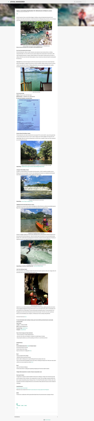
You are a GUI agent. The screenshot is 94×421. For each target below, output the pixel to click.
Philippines (18, 405)
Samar (22, 405)
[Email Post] (17, 404)
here (28, 345)
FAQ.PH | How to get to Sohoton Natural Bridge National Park (33, 166)
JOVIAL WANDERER (17, 2)
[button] (17, 14)
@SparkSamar (23, 329)
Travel (25, 405)
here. (26, 316)
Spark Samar (25, 328)
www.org (36, 66)
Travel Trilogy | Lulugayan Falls (27, 201)
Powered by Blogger (47, 419)
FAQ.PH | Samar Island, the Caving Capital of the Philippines (38, 389)
